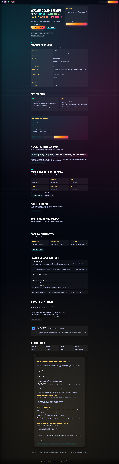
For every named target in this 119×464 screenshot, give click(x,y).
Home (35, 355)
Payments (62, 346)
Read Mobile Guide (36, 210)
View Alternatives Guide (37, 249)
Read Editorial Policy (36, 319)
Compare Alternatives (37, 30)
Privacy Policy (71, 443)
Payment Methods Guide (37, 195)
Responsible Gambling (79, 349)
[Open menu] (2, 2)
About (42, 461)
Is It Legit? (33, 349)
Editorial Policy (50, 461)
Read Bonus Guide (37, 137)
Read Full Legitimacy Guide (38, 163)
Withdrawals (77, 346)
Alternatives (103, 1)
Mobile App (62, 349)
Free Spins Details (48, 137)
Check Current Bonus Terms (38, 27)
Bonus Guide (33, 346)
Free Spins (48, 346)
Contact (45, 461)
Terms (77, 461)
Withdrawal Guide (49, 195)
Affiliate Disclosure (54, 443)
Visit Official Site (112, 1)
